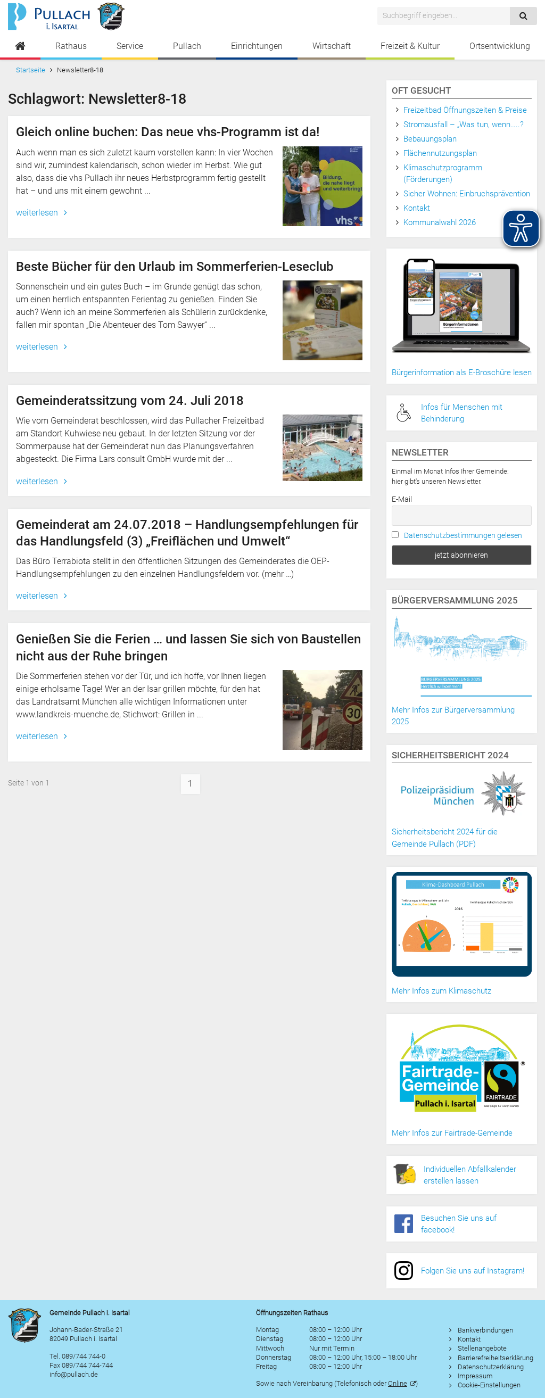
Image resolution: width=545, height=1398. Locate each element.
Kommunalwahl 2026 (439, 222)
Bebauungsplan (430, 139)
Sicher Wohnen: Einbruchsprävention (466, 193)
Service (130, 46)
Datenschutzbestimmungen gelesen (463, 535)
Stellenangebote (482, 1348)
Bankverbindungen (485, 1330)
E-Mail (402, 499)
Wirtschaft (331, 46)
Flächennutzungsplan (440, 153)
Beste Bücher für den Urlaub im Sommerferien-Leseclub (175, 266)
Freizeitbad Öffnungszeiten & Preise (465, 110)
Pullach (187, 46)
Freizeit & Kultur (410, 46)
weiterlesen (38, 213)
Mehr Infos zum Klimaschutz (441, 991)
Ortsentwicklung (499, 46)
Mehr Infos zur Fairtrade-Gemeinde (452, 1133)
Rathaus (71, 46)
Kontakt (416, 208)
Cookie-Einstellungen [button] (489, 1385)
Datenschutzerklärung (491, 1367)
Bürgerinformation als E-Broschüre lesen (462, 372)
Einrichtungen (257, 46)
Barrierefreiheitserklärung (495, 1358)
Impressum (475, 1376)
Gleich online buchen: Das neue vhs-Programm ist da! (167, 132)
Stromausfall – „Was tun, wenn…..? (463, 124)
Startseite (30, 70)
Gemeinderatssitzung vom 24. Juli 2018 (130, 400)
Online (397, 1383)
